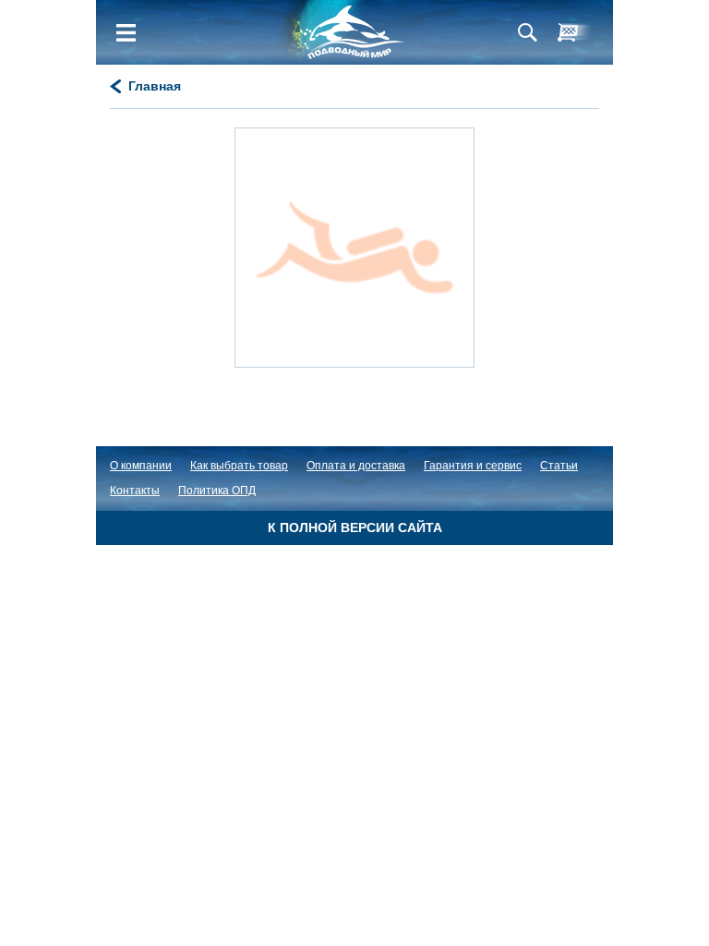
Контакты (135, 490)
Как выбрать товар (239, 465)
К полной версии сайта (355, 527)
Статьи (559, 465)
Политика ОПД (217, 490)
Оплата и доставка (355, 465)
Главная (154, 86)
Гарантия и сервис (473, 465)
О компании (141, 465)
